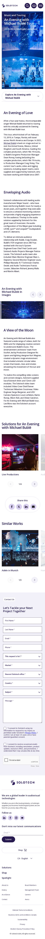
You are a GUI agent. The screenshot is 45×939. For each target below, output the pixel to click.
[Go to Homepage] (22, 783)
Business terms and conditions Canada (22, 915)
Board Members (30, 885)
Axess (27, 899)
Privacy (22, 924)
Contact (4, 899)
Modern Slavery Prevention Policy (22, 929)
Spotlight (6, 877)
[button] (22, 858)
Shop (4, 872)
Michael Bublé (10, 143)
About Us (5, 885)
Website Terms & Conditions (22, 910)
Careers (28, 894)
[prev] (33, 295)
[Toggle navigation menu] (40, 5)
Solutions (6, 867)
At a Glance (6, 894)
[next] (40, 295)
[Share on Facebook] (12, 507)
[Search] (27, 5)
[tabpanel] (20, 455)
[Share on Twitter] (19, 507)
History (4, 890)
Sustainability (22, 919)
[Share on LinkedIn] (26, 507)
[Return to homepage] (9, 5)
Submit (8, 839)
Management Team (32, 890)
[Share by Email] (33, 507)
